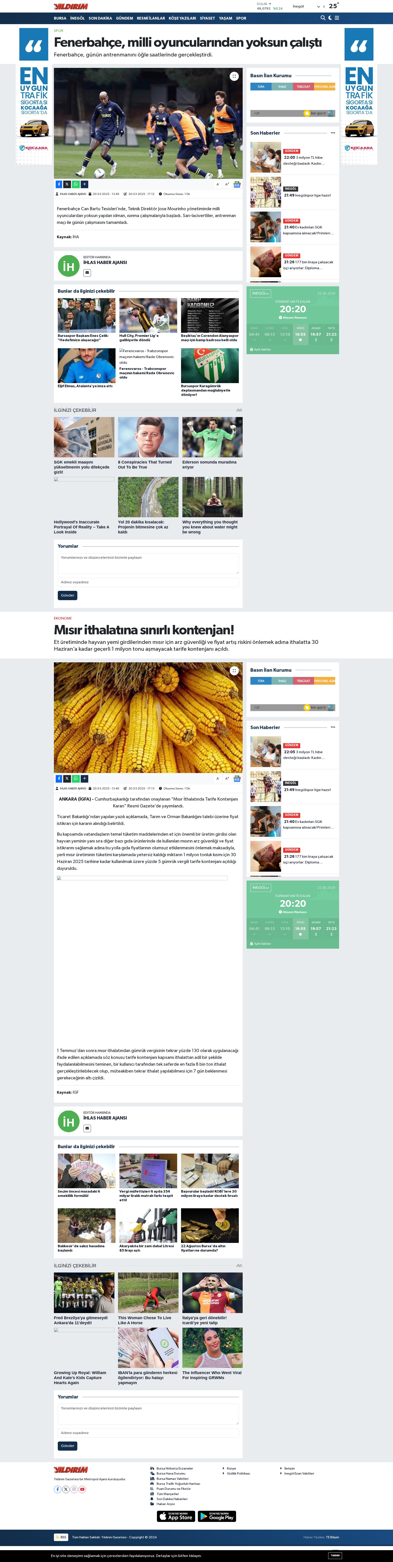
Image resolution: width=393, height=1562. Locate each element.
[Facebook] (57, 1489)
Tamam (335, 1555)
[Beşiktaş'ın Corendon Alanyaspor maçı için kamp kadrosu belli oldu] (210, 315)
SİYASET (207, 18)
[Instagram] (74, 1489)
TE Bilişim (332, 1537)
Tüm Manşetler (168, 1494)
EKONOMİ (62, 618)
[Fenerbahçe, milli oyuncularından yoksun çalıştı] (148, 123)
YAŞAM (225, 18)
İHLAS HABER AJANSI (73, 194)
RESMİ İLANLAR (151, 18)
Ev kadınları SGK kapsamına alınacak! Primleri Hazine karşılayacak (306, 230)
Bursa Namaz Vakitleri (173, 1478)
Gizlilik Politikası (238, 1473)
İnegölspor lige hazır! (307, 195)
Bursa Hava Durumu (171, 1473)
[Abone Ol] (237, 184)
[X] (66, 1489)
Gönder (67, 595)
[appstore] (176, 1516)
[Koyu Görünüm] (329, 18)
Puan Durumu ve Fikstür (174, 1488)
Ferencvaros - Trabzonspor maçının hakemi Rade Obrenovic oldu (146, 373)
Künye (231, 1468)
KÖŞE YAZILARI (182, 18)
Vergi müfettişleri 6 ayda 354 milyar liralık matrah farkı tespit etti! (146, 1196)
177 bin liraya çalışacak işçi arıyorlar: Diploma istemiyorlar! (308, 265)
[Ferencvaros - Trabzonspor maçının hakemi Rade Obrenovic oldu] (148, 357)
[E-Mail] (87, 273)
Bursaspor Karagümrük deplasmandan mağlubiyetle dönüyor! (205, 390)
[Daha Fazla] (84, 184)
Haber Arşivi (166, 1504)
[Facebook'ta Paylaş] (59, 184)
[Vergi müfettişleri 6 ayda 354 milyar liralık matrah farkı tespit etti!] (148, 1171)
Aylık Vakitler (262, 349)
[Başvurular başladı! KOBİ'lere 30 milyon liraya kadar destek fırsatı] (210, 1171)
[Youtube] (82, 1489)
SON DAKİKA (100, 18)
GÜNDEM (124, 18)
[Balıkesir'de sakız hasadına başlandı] (87, 1225)
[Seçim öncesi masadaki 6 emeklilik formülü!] (87, 1171)
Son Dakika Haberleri (172, 1499)
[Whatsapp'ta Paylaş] (76, 184)
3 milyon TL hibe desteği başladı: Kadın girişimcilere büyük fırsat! (304, 161)
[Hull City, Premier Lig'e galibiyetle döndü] (148, 315)
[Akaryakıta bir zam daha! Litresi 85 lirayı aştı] (148, 1225)
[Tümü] (333, 133)
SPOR (241, 18)
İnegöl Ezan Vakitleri (299, 1473)
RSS (63, 1537)
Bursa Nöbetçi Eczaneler (175, 1468)
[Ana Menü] (336, 18)
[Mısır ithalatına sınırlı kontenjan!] (148, 717)
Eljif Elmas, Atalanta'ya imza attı (85, 386)
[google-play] (217, 1516)
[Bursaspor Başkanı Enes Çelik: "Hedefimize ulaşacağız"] (87, 315)
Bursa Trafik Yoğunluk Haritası (178, 1483)
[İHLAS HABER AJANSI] (69, 266)
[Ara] (323, 18)
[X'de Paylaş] (67, 184)
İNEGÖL (77, 18)
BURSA (60, 18)
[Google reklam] (34, 96)
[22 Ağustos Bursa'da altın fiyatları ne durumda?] (210, 1225)
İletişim (290, 1468)
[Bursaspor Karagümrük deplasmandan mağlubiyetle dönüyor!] (210, 365)
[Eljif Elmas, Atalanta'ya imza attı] (87, 365)
